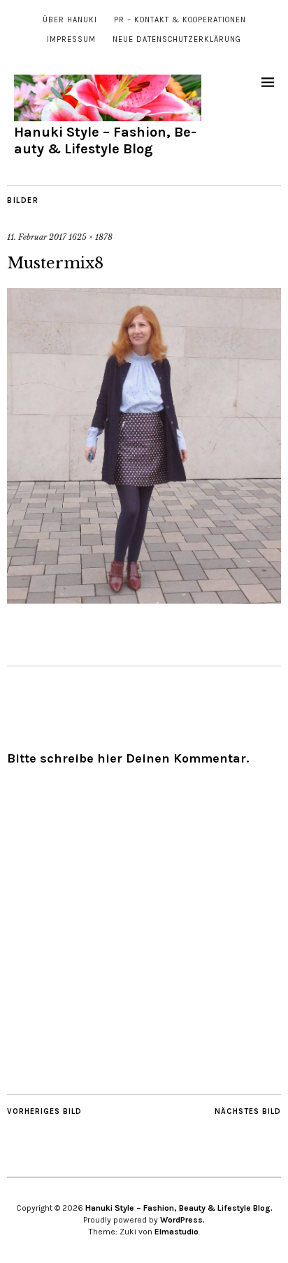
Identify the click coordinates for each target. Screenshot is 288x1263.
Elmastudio (176, 1232)
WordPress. (182, 1220)
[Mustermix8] (144, 599)
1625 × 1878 (91, 237)
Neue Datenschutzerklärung (177, 39)
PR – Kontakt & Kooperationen (180, 19)
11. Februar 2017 (36, 237)
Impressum (71, 39)
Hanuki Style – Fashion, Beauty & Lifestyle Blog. (179, 1208)
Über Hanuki (70, 19)
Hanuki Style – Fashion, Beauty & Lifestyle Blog (105, 140)
